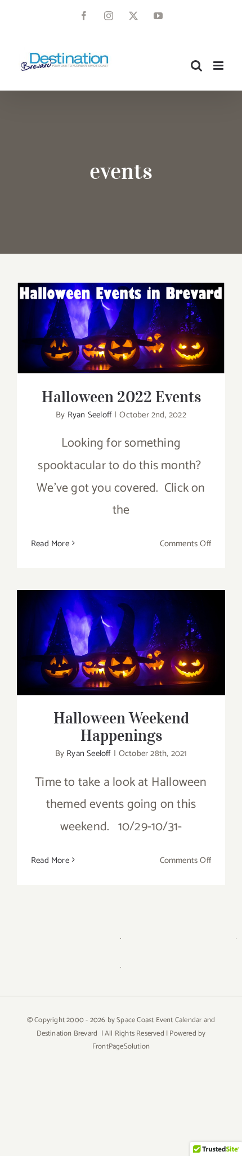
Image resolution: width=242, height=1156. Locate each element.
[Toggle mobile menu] (219, 65)
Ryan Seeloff (89, 415)
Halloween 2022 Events (121, 318)
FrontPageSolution (121, 1046)
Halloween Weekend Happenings (121, 632)
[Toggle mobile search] (196, 65)
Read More (50, 544)
